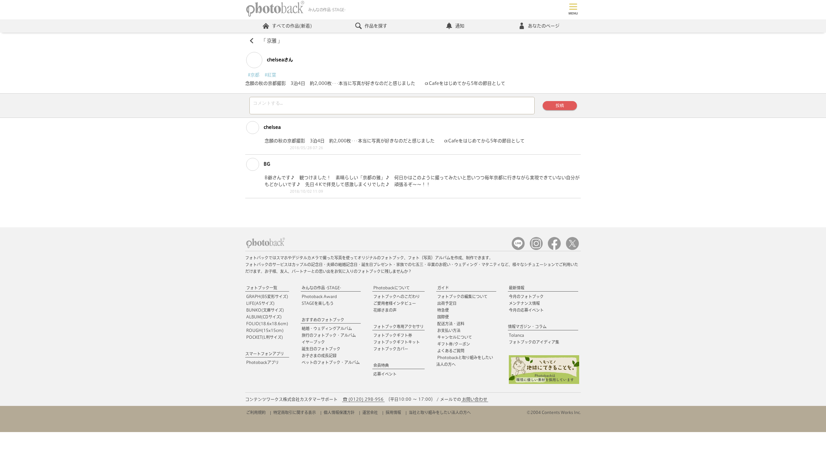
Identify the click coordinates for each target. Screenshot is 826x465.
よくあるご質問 (450, 351)
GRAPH (267, 296)
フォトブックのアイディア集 (534, 342)
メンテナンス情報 (524, 303)
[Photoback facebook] (554, 248)
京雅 (272, 40)
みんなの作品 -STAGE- (321, 288)
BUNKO (265, 310)
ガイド (443, 288)
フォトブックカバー (390, 349)
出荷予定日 (447, 303)
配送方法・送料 (450, 324)
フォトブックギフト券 (392, 335)
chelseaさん (279, 59)
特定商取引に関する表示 (294, 412)
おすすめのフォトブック (323, 320)
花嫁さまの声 (385, 310)
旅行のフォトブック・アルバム (329, 335)
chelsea (271, 127)
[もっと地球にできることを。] (544, 382)
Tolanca (516, 335)
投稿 (560, 105)
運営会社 (370, 412)
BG (266, 164)
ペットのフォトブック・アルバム (331, 362)
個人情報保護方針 (339, 412)
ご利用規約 (256, 412)
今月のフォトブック (526, 296)
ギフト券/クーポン (453, 344)
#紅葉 (270, 75)
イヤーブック (313, 342)
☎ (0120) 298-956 (363, 399)
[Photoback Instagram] (536, 248)
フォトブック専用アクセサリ (398, 326)
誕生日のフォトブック (321, 349)
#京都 (253, 75)
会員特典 (381, 365)
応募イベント (385, 374)
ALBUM (264, 317)
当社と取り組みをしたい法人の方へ (440, 412)
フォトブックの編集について (462, 296)
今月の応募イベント (526, 310)
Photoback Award (319, 296)
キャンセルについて (454, 337)
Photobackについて (391, 288)
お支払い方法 (448, 330)
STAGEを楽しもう (318, 303)
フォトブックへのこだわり (396, 296)
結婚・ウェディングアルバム (327, 328)
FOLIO (267, 324)
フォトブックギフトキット (396, 342)
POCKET (264, 337)
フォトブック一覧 (261, 288)
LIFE (260, 303)
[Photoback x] (572, 248)
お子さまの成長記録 (319, 355)
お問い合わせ (474, 399)
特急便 (443, 310)
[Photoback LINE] (518, 248)
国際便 (443, 317)
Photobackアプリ (262, 362)
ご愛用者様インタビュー (394, 303)
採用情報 (393, 412)
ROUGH (265, 330)
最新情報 (516, 288)
